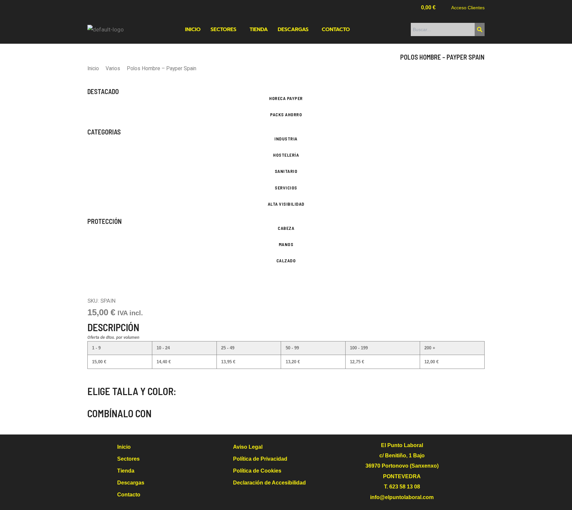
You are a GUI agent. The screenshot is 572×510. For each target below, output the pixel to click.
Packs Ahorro (286, 114)
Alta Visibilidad (286, 204)
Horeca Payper (286, 98)
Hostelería (286, 155)
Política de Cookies (257, 471)
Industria (286, 138)
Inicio (193, 29)
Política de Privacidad (260, 459)
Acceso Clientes (468, 7)
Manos (286, 244)
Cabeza (286, 228)
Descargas (293, 29)
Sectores (223, 29)
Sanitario (286, 171)
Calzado (286, 260)
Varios (113, 68)
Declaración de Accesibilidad (269, 482)
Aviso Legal (247, 447)
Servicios (286, 187)
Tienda (259, 29)
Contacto (336, 29)
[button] (225, 29)
